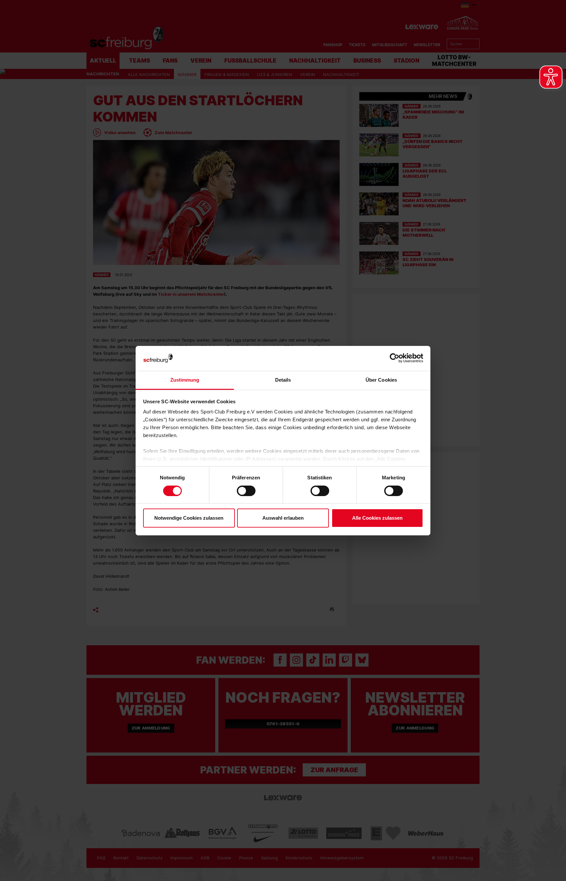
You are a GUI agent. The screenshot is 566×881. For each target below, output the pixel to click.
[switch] (246, 491)
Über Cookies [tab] (381, 380)
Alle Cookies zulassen (377, 518)
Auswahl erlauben (283, 518)
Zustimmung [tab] (184, 380)
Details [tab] (283, 380)
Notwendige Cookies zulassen (188, 518)
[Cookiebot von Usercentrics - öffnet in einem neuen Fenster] (394, 358)
